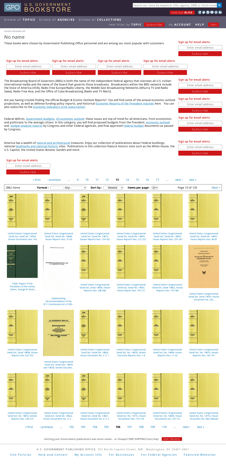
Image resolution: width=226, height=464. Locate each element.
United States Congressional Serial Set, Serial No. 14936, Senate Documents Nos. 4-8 (22, 236)
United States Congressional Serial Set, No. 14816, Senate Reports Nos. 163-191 (203, 352)
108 (141, 427)
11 (97, 179)
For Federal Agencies (159, 454)
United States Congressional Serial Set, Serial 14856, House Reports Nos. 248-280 (95, 287)
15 (137, 179)
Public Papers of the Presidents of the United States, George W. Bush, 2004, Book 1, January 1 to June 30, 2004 (22, 286)
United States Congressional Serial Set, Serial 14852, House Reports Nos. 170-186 (167, 287)
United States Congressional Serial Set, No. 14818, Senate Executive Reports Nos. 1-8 (131, 352)
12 (107, 179)
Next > (216, 187)
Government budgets (40, 119)
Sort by (96, 187)
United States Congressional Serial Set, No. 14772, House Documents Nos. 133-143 (131, 415)
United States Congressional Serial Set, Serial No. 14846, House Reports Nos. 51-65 (58, 236)
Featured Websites (200, 454)
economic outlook (158, 122)
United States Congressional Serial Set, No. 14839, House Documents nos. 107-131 (167, 415)
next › (178, 179)
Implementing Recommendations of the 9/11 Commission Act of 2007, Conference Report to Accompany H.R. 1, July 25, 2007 (58, 301)
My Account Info (88, 454)
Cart (213, 24)
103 (83, 427)
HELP (199, 24)
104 (94, 427)
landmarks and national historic (37, 146)
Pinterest (216, 12)
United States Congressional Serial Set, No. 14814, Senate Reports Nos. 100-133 (22, 415)
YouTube (212, 12)
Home (7, 31)
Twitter (204, 12)
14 (127, 179)
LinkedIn (220, 12)
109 (152, 427)
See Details (172, 439)
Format (42, 187)
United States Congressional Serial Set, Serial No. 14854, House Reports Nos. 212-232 (131, 236)
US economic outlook (70, 119)
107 (129, 427)
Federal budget (133, 126)
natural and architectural (53, 143)
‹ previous (54, 179)
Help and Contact (53, 454)
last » (192, 179)
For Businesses (122, 454)
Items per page (138, 187)
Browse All (19, 19)
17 (157, 179)
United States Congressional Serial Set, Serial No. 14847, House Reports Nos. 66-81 (203, 236)
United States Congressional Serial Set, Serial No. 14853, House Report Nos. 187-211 (131, 287)
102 (71, 427)
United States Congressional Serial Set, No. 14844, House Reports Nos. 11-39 (167, 352)
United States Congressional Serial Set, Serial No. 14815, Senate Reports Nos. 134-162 (95, 236)
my (180, 24)
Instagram (208, 12)
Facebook (199, 12)
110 (164, 427)
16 (147, 179)
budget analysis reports (26, 126)
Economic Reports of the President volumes (125, 103)
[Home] (38, 10)
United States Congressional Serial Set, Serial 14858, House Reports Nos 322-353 (22, 352)
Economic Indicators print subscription (59, 107)
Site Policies (20, 454)
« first (37, 179)
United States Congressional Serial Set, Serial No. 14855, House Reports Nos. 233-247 (167, 236)
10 (86, 179)
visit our (182, 12)
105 (106, 427)
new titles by (136, 24)
